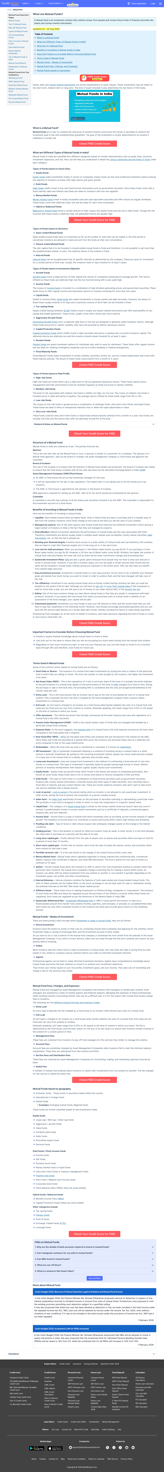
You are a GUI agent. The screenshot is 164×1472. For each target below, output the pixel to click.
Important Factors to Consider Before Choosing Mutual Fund (66, 54)
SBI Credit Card (16, 1393)
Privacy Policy (127, 1459)
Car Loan (55, 1429)
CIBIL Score (49, 1385)
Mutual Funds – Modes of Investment (55, 62)
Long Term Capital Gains (119, 586)
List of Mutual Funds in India (18, 58)
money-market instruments (62, 84)
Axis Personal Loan (76, 1391)
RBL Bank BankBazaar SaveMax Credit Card (23, 1388)
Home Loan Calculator (145, 1384)
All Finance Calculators (140, 1378)
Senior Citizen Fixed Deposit (120, 1395)
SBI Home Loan (97, 1384)
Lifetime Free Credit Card (20, 1397)
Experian (48, 1381)
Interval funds (39, 259)
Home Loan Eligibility (95, 1402)
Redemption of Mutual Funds (18, 68)
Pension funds (39, 344)
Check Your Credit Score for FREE (94, 219)
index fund (57, 799)
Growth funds (39, 277)
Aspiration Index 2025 (110, 1364)
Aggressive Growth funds (45, 322)
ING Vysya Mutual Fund (18, 98)
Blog (63, 1459)
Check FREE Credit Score (94, 143)
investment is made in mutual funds (93, 920)
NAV (116, 684)
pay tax (99, 586)
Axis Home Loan (97, 1391)
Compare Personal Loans (75, 1378)
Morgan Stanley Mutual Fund (18, 90)
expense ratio (84, 729)
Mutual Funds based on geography (53, 70)
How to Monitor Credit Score (53, 1405)
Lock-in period (60, 792)
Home (9, 10)
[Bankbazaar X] (108, 1447)
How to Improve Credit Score (51, 1399)
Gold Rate (95, 1429)
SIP (55, 751)
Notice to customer (96, 1459)
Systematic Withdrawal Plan (79, 900)
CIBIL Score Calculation (49, 1393)
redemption (125, 747)
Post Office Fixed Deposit (119, 1389)
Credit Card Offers (78, 1422)
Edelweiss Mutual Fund (18, 95)
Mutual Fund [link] (17, 10)
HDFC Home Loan (98, 1387)
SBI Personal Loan (75, 1384)
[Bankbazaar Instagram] (127, 1447)
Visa (119, 1429)
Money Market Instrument (15, 52)
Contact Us (53, 1459)
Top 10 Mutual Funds (17, 24)
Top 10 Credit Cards (18, 1401)
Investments (94, 1422)
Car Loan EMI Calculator (141, 1394)
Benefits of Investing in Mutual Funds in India (58, 50)
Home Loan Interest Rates (99, 1395)
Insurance (77, 1364)
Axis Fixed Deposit (120, 1385)
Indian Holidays (108, 1429)
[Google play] (36, 1448)
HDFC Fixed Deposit (120, 1381)
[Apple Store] (55, 1448)
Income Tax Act (132, 589)
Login (153, 3)
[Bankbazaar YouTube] (133, 1447)
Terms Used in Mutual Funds (50, 58)
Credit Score (49, 1377)
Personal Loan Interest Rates (74, 1402)
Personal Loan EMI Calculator (143, 1388)
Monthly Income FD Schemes (120, 1408)
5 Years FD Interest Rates (120, 1402)
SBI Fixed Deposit (119, 1377)
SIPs (67, 559)
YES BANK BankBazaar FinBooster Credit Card (24, 1382)
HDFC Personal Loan (76, 1387)
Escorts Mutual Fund (17, 102)
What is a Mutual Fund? (48, 37)
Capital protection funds (45, 333)
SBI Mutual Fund (15, 78)
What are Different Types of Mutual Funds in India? (61, 41)
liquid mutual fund (76, 806)
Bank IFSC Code (81, 1429)
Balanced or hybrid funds (45, 210)
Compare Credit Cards (19, 1377)
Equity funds (39, 177)
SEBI (142, 470)
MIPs (61, 1198)
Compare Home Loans (97, 1378)
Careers (42, 1459)
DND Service (112, 1459)
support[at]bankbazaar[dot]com (86, 1447)
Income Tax (67, 1429)
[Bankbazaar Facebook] (120, 1447)
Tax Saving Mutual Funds (16, 36)
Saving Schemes (91, 1364)
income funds (53, 288)
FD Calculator (141, 1400)
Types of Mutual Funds (18, 31)
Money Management (110, 1422)
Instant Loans (73, 1407)
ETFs (62, 1223)
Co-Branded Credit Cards (20, 1404)
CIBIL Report (49, 1388)
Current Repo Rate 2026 (98, 1408)
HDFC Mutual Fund (16, 81)
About (34, 1459)
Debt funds (38, 188)
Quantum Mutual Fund (18, 85)
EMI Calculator (142, 1407)
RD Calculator (141, 1403)
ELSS (66, 310)
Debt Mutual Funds (16, 47)
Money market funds (43, 199)
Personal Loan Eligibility (74, 1395)
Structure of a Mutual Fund (50, 46)
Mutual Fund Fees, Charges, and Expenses (57, 66)
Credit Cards (64, 1364)
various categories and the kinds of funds (130, 159)
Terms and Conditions (76, 1459)
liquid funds (62, 299)
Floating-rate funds (45, 1175)
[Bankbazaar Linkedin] (114, 1447)
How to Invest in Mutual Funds (18, 42)
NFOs (63, 736)
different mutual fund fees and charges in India (76, 1002)
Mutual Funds (14, 20)
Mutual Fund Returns (17, 63)
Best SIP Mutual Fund (18, 28)
